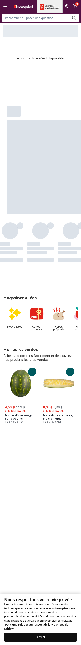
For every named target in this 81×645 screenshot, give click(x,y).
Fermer (41, 637)
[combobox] (40, 18)
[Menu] (5, 5)
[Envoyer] (74, 18)
